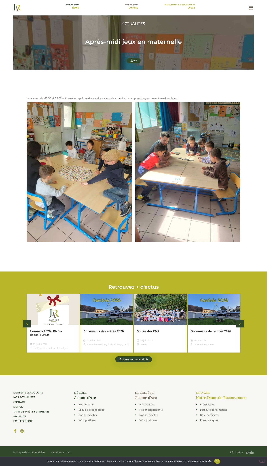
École (133, 60)
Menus (18, 406)
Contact (19, 402)
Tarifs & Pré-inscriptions (31, 411)
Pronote (19, 416)
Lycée (66, 347)
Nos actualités (24, 397)
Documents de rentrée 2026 (103, 331)
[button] (251, 8)
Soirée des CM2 (148, 331)
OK (217, 461)
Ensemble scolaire (52, 347)
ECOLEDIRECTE (23, 421)
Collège (38, 347)
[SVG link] (17, 7)
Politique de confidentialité (29, 452)
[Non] (262, 461)
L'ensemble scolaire (28, 392)
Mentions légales (61, 452)
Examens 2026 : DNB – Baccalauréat (46, 333)
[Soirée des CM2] (160, 309)
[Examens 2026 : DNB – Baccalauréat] (53, 309)
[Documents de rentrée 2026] (106, 309)
